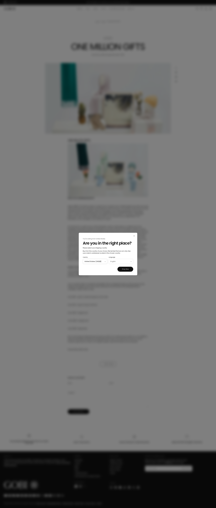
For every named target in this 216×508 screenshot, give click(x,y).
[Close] (134, 236)
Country (85, 257)
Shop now (125, 269)
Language (112, 257)
